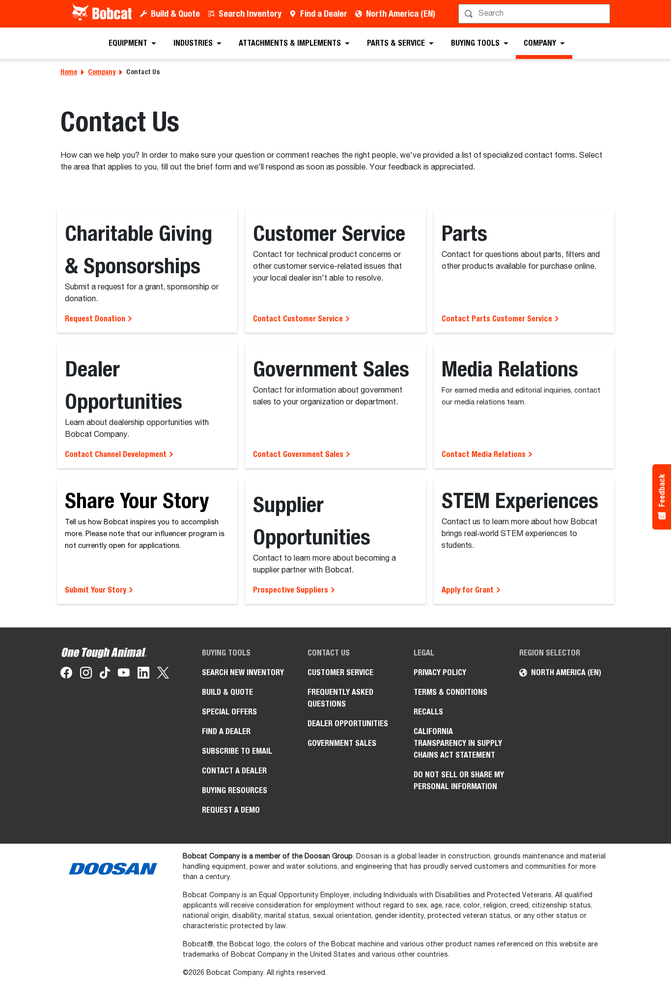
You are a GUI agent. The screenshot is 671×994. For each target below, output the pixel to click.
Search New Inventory (243, 672)
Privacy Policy (440, 672)
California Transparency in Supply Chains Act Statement (458, 743)
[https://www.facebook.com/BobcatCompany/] (66, 674)
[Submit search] (602, 14)
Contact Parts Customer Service (498, 318)
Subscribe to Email (237, 751)
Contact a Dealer (234, 770)
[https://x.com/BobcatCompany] (163, 674)
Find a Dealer (323, 13)
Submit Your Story (96, 590)
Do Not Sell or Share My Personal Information (459, 780)
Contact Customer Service (299, 318)
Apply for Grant (469, 590)
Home (68, 72)
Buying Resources (234, 790)
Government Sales (342, 743)
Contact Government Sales (299, 454)
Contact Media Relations (485, 454)
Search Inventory (250, 13)
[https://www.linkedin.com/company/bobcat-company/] (143, 674)
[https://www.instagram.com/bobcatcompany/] (86, 674)
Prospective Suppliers (291, 590)
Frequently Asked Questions (340, 698)
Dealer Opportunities (348, 723)
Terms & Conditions (450, 692)
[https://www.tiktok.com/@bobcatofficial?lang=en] (105, 674)
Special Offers (229, 711)
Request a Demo (231, 810)
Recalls (428, 711)
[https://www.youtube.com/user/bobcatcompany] (124, 674)
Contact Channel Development (116, 454)
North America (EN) (400, 13)
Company (101, 72)
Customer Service (340, 672)
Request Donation (96, 318)
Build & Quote (175, 13)
